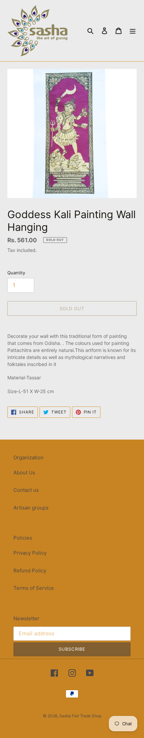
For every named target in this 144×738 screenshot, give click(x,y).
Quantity (16, 272)
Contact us (26, 490)
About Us (24, 472)
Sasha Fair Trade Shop (80, 715)
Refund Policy (29, 570)
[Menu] (133, 30)
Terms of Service (33, 588)
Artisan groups (31, 507)
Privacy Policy (30, 553)
